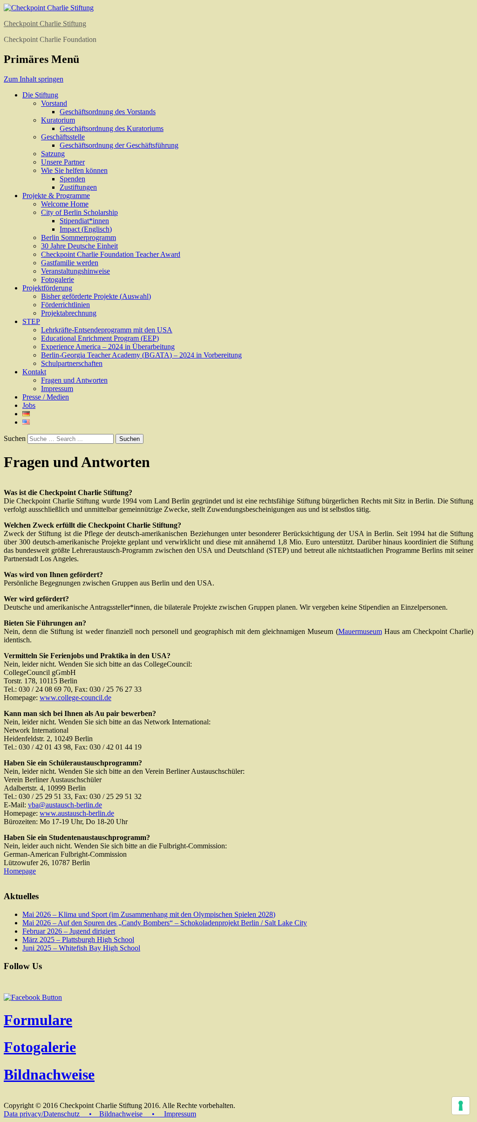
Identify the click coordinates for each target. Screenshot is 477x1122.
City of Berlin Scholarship (79, 212)
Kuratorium (58, 120)
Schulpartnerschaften (71, 363)
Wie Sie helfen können (74, 170)
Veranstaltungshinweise (75, 271)
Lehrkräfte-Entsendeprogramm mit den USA (106, 330)
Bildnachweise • (130, 1114)
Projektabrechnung (68, 313)
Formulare (38, 1020)
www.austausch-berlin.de (77, 813)
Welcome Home (65, 204)
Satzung (53, 154)
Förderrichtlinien (65, 305)
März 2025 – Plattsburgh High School (78, 939)
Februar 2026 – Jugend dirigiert (68, 931)
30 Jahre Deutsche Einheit (79, 246)
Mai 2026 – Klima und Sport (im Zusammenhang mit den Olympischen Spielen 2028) (148, 914)
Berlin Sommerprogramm (78, 237)
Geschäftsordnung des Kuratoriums (112, 128)
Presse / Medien (45, 397)
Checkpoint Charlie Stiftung (45, 24)
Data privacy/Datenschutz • (51, 1114)
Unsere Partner (63, 162)
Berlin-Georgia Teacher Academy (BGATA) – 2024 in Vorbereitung (141, 355)
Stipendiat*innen (84, 221)
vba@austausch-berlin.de (65, 805)
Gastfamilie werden (69, 263)
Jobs (28, 405)
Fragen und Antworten (74, 380)
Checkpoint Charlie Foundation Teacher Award (110, 254)
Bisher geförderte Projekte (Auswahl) (96, 296)
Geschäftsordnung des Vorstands (108, 112)
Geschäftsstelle (63, 137)
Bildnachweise (49, 1074)
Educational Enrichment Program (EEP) (100, 338)
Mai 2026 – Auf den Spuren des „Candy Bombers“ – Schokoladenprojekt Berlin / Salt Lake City (164, 923)
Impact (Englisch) (86, 229)
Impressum (57, 388)
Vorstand (54, 103)
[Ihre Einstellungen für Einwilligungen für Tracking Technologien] (461, 1106)
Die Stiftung (40, 95)
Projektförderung (47, 288)
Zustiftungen (78, 187)
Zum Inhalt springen (33, 79)
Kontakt (34, 372)
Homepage (20, 871)
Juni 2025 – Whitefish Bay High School (81, 948)
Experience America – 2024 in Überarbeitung (108, 347)
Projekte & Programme (56, 196)
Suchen (15, 438)
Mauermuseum (360, 631)
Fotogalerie (57, 279)
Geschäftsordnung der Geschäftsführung (119, 145)
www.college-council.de (75, 698)
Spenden (72, 179)
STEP (31, 321)
